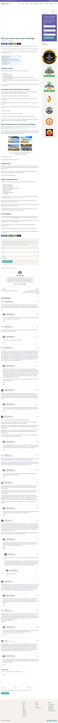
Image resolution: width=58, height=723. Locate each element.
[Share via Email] (13, 44)
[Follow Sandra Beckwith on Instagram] (19, 284)
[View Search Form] (56, 4)
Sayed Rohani (7, 326)
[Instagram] (51, 1)
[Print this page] (15, 44)
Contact (31, 3)
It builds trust (4, 61)
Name (2, 687)
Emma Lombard (7, 301)
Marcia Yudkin (7, 482)
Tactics (2, 36)
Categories (44, 43)
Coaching (41, 3)
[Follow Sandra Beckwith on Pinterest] (23, 284)
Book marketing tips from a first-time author (9, 290)
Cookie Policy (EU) (52, 710)
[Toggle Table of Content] (19, 56)
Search (53, 11)
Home (20, 3)
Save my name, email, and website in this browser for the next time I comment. (16, 690)
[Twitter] (56, 1)
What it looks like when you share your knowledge (11, 60)
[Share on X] (20, 44)
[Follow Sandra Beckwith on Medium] (24, 284)
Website (29, 687)
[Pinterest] (53, 1)
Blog (23, 3)
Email (15, 687)
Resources (52, 3)
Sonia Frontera (7, 416)
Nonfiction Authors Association (20, 128)
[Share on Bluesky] (9, 44)
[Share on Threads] (18, 44)
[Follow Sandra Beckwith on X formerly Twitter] (17, 284)
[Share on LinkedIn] (4, 44)
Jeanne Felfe (7, 581)
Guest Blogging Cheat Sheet (18, 197)
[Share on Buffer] (11, 44)
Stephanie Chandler (8, 389)
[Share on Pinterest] (6, 44)
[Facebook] (49, 1)
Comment (3, 674)
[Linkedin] (54, 1)
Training (46, 3)
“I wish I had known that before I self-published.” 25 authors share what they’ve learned (31, 291)
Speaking (36, 3)
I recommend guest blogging (14, 196)
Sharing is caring (5, 57)
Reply (37, 301)
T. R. (5, 640)
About (27, 3)
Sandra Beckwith (4, 40)
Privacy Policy (51, 704)
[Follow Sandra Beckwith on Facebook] (15, 284)
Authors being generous (6, 62)
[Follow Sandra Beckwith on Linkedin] (21, 284)
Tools (36, 706)
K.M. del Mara (7, 347)
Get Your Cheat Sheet (7, 261)
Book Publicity (38, 707)
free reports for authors (13, 130)
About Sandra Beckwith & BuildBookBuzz (51, 708)
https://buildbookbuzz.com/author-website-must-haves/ (13, 633)
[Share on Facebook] (2, 44)
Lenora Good (7, 520)
